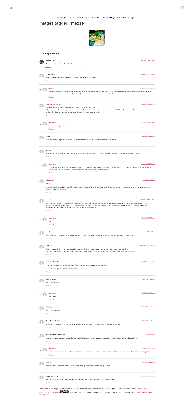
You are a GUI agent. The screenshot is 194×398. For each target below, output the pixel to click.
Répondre (48, 67)
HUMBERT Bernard (52, 104)
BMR (47, 362)
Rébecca (48, 180)
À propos (134, 18)
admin (50, 88)
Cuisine (72, 18)
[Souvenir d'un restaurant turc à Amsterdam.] (97, 38)
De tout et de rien (123, 18)
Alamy (140, 392)
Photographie (62, 18)
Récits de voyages (83, 18)
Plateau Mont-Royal (108, 18)
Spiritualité (96, 18)
